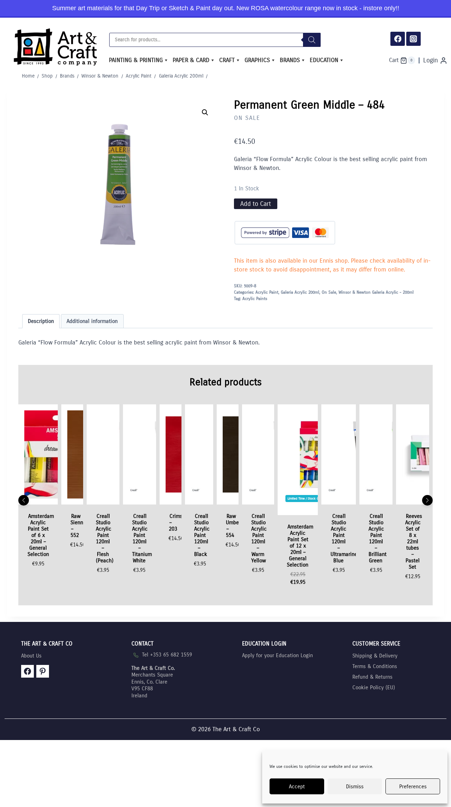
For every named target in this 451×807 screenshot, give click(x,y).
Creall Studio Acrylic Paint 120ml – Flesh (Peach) (104, 538)
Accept (297, 786)
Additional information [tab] (92, 321)
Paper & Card (191, 60)
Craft (227, 60)
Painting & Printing (136, 60)
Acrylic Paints (254, 298)
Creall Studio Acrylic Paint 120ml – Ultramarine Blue (343, 538)
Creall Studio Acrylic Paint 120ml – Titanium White (142, 538)
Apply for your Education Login (277, 655)
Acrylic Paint (266, 292)
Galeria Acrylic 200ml (300, 292)
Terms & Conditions (374, 666)
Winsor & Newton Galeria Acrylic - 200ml (376, 292)
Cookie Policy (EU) (373, 687)
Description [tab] (41, 321)
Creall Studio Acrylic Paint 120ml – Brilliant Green (378, 538)
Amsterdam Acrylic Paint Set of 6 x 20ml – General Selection (40, 535)
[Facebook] (397, 39)
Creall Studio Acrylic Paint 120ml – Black (202, 535)
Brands (290, 60)
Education (324, 60)
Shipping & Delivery (374, 656)
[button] (205, 112)
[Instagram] (413, 39)
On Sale (247, 118)
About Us (31, 656)
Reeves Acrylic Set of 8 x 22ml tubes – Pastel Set (413, 541)
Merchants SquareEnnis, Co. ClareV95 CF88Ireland (153, 682)
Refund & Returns (372, 677)
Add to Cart (255, 204)
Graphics (257, 60)
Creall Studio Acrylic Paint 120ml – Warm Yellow (259, 538)
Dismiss (355, 786)
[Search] (312, 40)
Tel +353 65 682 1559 (167, 655)
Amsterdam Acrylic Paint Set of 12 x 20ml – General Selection (300, 546)
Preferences (413, 786)
